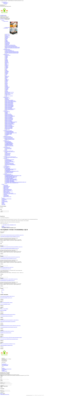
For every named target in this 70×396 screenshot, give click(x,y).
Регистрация (5, 3)
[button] (1, 256)
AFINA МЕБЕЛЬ (7, 35)
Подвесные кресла (7, 155)
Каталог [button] (3, 184)
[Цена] (2, 233)
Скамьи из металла (7, 94)
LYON (6, 74)
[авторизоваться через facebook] (0, 392)
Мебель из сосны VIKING (8, 128)
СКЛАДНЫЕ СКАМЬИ (8, 133)
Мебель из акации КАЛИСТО (9, 109)
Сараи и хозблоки (6, 167)
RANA (6, 82)
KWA (6, 39)
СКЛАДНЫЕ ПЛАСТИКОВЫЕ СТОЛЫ (11, 132)
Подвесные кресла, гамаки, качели (10, 151)
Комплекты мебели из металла (9, 92)
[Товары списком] (5, 231)
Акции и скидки (6, 21)
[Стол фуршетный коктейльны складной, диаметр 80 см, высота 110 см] (10, 325)
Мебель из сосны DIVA (8, 120)
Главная (3, 226)
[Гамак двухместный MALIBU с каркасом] (6, 302)
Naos (6, 78)
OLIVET (6, 81)
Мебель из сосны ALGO (8, 114)
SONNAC (6, 86)
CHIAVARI (6, 66)
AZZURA (6, 36)
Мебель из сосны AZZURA (9, 116)
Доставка (3, 200)
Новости (3, 202)
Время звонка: (2, 383)
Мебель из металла (6, 54)
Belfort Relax (7, 62)
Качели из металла (7, 153)
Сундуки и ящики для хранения (9, 159)
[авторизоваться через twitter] (1, 392)
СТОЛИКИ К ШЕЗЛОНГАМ (9, 143)
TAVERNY (6, 89)
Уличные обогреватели (7, 49)
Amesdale (6, 57)
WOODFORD (7, 99)
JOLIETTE (6, 73)
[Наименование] (1, 233)
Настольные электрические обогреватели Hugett (12, 52)
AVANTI (6, 59)
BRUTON (6, 98)
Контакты (3, 368)
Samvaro (6, 84)
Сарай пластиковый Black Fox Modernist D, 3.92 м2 (6, 345)
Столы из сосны (7, 129)
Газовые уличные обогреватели (9, 50)
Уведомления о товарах (5, 364)
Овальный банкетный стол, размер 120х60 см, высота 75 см (7, 280)
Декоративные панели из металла (9, 161)
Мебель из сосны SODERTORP (9, 126)
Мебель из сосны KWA (8, 124)
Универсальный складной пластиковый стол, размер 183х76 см (7, 321)
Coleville (6, 68)
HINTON (6, 72)
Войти (4, 393)
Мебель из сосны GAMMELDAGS (10, 122)
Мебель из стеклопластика (7, 136)
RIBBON (6, 113)
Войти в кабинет (6, 2)
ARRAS (6, 58)
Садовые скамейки (6, 195)
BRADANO (7, 65)
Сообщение (2, 385)
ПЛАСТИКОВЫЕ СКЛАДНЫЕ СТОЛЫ (11, 177)
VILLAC (6, 90)
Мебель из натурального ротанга (9, 138)
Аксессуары (5, 158)
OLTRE (6, 40)
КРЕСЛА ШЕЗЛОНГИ (8, 142)
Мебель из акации (6, 97)
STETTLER (6, 87)
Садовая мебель (6, 185)
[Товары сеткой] (6, 231)
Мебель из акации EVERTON (9, 105)
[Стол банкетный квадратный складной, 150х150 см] (7, 314)
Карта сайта (3, 204)
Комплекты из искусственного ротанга (10, 45)
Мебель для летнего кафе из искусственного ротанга (12, 47)
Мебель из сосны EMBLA (8, 121)
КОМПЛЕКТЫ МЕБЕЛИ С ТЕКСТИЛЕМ (11, 176)
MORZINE (6, 77)
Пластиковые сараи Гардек (9, 172)
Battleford (6, 60)
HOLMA (6, 112)
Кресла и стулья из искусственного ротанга (11, 46)
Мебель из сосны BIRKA (8, 117)
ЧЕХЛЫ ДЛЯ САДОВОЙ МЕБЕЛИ (10, 164)
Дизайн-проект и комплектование (6, 198)
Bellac (6, 63)
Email (1, 390)
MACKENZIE (7, 76)
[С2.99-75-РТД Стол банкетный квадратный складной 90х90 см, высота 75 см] (11, 246)
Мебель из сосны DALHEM (9, 119)
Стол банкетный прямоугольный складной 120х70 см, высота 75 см (8, 258)
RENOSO (6, 83)
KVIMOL (6, 38)
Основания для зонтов (8, 148)
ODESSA (6, 80)
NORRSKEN (7, 79)
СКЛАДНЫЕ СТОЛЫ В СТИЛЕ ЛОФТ (10, 179)
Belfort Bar (6, 61)
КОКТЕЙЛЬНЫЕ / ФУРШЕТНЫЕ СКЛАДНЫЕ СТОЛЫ (13, 175)
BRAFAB (6, 37)
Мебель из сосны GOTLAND (9, 123)
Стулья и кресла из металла (9, 95)
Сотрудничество (4, 199)
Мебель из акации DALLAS (9, 104)
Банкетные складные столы (7, 196)
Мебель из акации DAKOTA (9, 103)
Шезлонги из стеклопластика (9, 145)
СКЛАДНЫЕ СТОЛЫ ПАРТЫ (9, 180)
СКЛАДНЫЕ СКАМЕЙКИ (9, 178)
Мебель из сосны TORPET (9, 127)
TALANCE (6, 88)
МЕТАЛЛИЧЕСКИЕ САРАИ (9, 169)
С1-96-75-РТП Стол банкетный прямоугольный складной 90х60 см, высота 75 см (10, 236)
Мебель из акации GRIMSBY (9, 106)
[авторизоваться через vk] (2, 392)
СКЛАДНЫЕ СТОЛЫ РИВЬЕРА (9, 181)
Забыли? (1, 393)
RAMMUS (6, 41)
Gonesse (6, 70)
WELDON (6, 91)
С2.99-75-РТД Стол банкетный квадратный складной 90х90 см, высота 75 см (9, 248)
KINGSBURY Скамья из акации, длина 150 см (5, 332)
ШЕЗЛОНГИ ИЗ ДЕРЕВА (8, 144)
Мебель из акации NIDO (8, 107)
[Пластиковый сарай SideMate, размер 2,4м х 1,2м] (7, 296)
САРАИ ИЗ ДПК (7, 170)
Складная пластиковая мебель (8, 130)
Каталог (3, 20)
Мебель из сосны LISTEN (8, 125)
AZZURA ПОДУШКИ (8, 160)
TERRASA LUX (7, 43)
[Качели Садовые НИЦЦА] (4, 308)
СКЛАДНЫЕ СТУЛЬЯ (8, 134)
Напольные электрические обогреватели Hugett (11, 51)
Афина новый (7, 44)
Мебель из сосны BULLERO (9, 118)
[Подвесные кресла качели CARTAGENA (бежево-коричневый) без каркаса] (11, 337)
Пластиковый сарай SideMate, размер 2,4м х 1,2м (6, 297)
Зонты (6, 149)
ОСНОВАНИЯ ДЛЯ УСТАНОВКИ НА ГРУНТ (12, 171)
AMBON (6, 56)
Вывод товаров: (2, 231)
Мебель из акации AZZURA (9, 102)
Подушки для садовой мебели (9, 163)
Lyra (5, 75)
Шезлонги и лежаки (6, 140)
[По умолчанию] (0, 233)
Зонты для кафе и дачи (7, 147)
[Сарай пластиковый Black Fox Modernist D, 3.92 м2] (7, 343)
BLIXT (6, 64)
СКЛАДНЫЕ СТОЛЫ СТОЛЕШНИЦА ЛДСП (11, 182)
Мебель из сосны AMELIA (9, 115)
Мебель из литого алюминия (9, 93)
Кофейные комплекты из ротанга (9, 139)
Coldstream (6, 67)
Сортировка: (2, 232)
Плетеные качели (7, 154)
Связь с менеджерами (5, 365)
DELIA (6, 69)
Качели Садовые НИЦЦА (3, 310)
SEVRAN (6, 85)
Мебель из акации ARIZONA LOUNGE (10, 101)
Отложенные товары (5, 201)
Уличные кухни (7, 162)
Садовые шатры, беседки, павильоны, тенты (10, 156)
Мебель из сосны (7, 111)
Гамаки (6, 152)
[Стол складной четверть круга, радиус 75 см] (6, 267)
